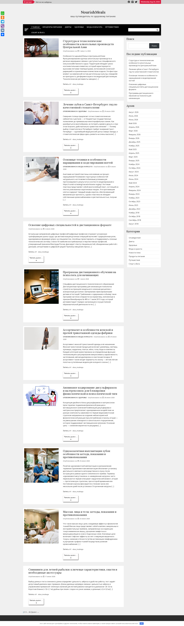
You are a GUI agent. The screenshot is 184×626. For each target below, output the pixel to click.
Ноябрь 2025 (134, 146)
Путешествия (112, 27)
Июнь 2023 (133, 205)
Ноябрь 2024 (134, 164)
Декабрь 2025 (134, 142)
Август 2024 (133, 172)
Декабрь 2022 (134, 209)
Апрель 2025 (134, 153)
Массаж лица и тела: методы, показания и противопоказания (89, 513)
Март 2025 (133, 157)
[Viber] (2, 26)
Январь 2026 (134, 138)
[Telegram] (2, 22)
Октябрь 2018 (134, 216)
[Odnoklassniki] (2, 17)
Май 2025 (133, 149)
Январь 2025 (134, 160)
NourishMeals (93, 12)
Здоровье (79, 27)
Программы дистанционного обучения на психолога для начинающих (89, 274)
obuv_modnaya (78, 84)
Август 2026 (133, 112)
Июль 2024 (133, 175)
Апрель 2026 (134, 127)
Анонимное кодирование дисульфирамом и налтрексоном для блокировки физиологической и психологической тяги (90, 390)
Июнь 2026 (133, 119)
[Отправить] (2, 34)
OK (142, 623)
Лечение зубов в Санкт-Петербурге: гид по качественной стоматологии (90, 106)
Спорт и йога (38, 32)
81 (30, 612)
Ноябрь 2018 (134, 213)
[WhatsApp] (2, 13)
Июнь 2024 (133, 179)
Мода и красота (94, 27)
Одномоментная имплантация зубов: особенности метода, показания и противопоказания (86, 454)
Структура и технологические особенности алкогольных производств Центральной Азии (88, 44)
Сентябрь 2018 (135, 220)
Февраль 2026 (134, 134)
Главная (35, 27)
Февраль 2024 (134, 190)
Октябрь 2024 (134, 168)
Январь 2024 (134, 194)
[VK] (2, 30)
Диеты (68, 27)
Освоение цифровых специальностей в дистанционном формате (69, 225)
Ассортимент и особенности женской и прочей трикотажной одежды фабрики (88, 331)
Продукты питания (52, 27)
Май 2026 (133, 123)
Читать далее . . (70, 90)
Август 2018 (133, 224)
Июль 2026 (133, 116)
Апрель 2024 (134, 186)
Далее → (35, 612)
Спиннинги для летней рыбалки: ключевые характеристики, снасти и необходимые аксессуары (72, 571)
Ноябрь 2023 (134, 198)
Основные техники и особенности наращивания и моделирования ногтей (88, 161)
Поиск (130, 39)
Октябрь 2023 (134, 201)
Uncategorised (134, 238)
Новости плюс (135, 252)
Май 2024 (133, 183)
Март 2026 (133, 131)
